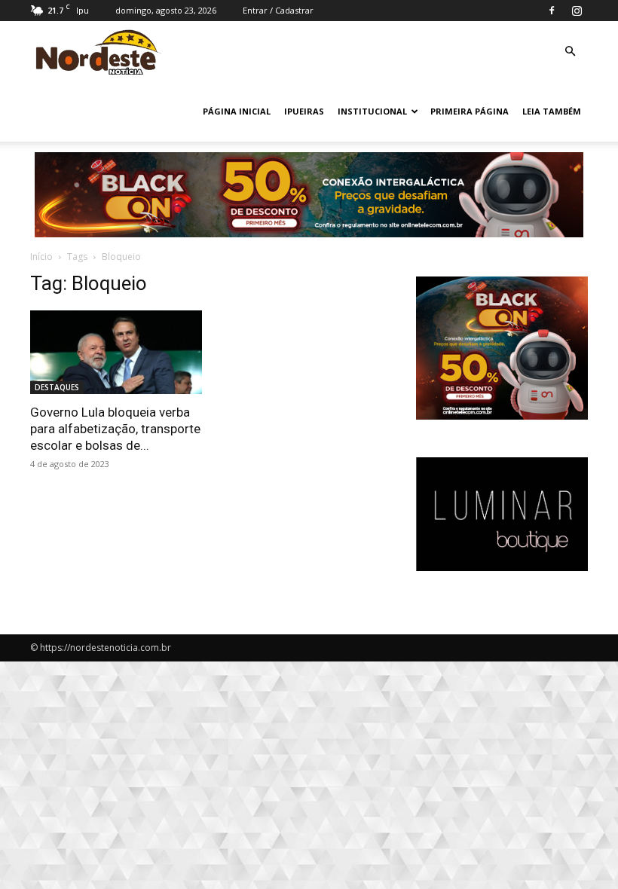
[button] (570, 51)
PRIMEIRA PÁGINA (469, 111)
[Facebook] (551, 10)
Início (41, 256)
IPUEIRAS (304, 111)
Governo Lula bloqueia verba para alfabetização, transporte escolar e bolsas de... (115, 429)
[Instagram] (576, 10)
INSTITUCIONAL (372, 111)
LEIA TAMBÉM (551, 111)
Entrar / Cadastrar (278, 10)
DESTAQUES (57, 387)
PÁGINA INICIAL (237, 111)
